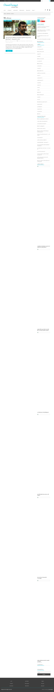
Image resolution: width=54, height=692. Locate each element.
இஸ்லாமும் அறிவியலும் (40, 94)
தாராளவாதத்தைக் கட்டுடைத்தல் (41, 123)
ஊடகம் (38, 99)
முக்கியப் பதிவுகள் (9, 20)
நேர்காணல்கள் (22, 10)
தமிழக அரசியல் (39, 104)
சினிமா (38, 75)
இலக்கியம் (38, 92)
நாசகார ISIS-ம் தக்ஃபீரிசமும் (40, 151)
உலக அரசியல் (39, 61)
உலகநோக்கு (38, 46)
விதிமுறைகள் (42, 685)
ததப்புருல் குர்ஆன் (39, 137)
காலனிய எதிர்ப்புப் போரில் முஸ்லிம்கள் (41, 121)
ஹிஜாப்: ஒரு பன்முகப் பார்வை (40, 128)
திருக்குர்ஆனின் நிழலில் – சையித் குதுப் (42, 142)
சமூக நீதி (38, 82)
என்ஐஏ (22, 40)
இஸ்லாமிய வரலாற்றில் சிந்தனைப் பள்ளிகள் (42, 118)
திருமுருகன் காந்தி (13, 40)
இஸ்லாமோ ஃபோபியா (39, 58)
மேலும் (33, 10)
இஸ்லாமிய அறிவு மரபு (40, 51)
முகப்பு (5, 10)
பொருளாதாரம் (39, 111)
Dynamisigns (50, 689)
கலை (38, 89)
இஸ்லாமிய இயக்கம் (39, 70)
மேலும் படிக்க (9, 50)
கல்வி (38, 87)
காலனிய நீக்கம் (39, 77)
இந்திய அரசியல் (39, 63)
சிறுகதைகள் (28, 10)
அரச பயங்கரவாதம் (39, 49)
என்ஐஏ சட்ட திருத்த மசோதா (26, 40)
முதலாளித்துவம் (39, 106)
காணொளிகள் (15, 10)
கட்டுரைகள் (9, 10)
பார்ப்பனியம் (38, 65)
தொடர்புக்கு (9, 0)
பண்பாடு (38, 68)
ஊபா (20, 40)
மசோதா (12, 42)
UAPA (18, 40)
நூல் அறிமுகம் (27, 681)
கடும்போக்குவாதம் (39, 80)
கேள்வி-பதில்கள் (27, 683)
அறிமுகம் (5, 0)
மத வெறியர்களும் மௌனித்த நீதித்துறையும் (42, 33)
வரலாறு (38, 56)
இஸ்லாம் (38, 113)
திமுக (31, 40)
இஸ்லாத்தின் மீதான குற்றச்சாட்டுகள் (41, 101)
